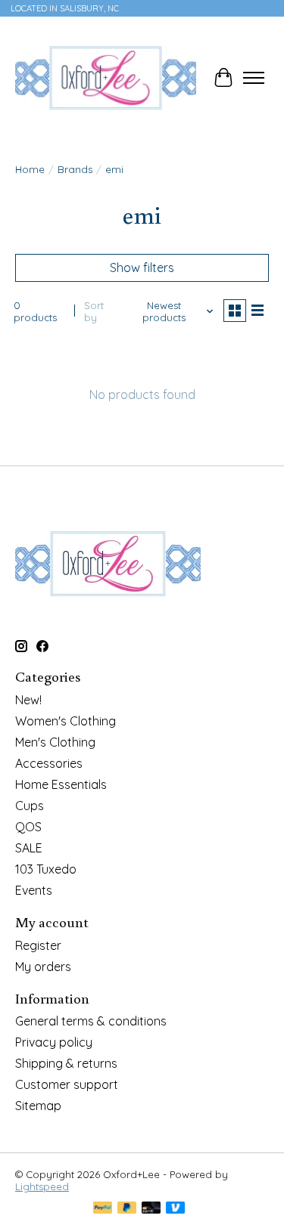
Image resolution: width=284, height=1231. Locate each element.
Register (38, 945)
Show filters (142, 267)
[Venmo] (176, 1209)
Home (30, 169)
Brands (75, 169)
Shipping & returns (66, 1063)
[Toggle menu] (254, 78)
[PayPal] (103, 1209)
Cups (29, 805)
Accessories (49, 763)
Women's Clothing (65, 720)
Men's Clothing (55, 742)
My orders (43, 966)
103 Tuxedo (45, 869)
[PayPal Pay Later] (127, 1209)
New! (28, 699)
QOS (28, 826)
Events (33, 890)
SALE (28, 847)
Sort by (94, 311)
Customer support (66, 1084)
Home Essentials (61, 784)
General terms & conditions (91, 1020)
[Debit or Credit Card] (151, 1209)
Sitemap (38, 1105)
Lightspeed (42, 1186)
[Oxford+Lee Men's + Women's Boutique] (105, 78)
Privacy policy (53, 1042)
